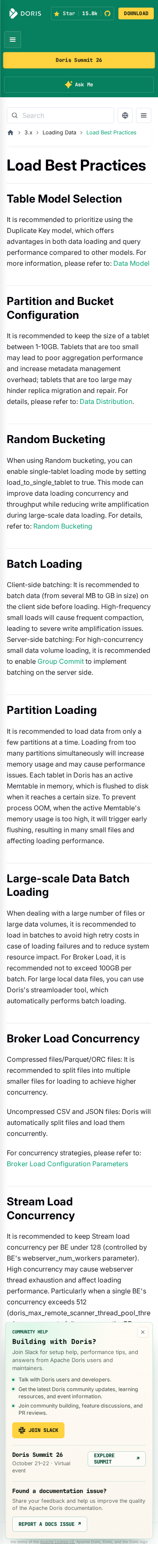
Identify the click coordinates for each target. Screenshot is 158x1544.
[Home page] (10, 132)
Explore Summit (116, 1458)
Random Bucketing (62, 526)
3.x (28, 132)
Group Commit (60, 661)
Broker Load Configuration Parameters (67, 1163)
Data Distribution (106, 401)
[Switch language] (125, 115)
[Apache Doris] (25, 13)
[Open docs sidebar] (143, 115)
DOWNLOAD (136, 13)
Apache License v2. (57, 1541)
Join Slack (43, 1430)
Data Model (131, 263)
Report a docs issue (50, 1524)
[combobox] (60, 115)
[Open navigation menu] (12, 39)
